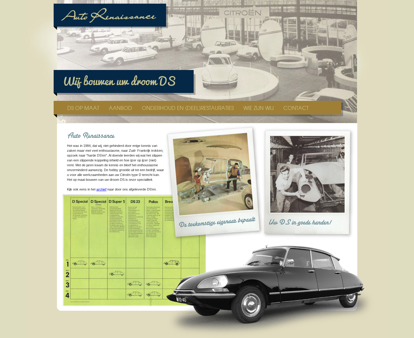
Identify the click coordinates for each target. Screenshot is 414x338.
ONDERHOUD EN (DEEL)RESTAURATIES (188, 107)
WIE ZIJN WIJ (259, 107)
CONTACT (296, 107)
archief (101, 189)
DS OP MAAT (84, 107)
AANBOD (121, 107)
